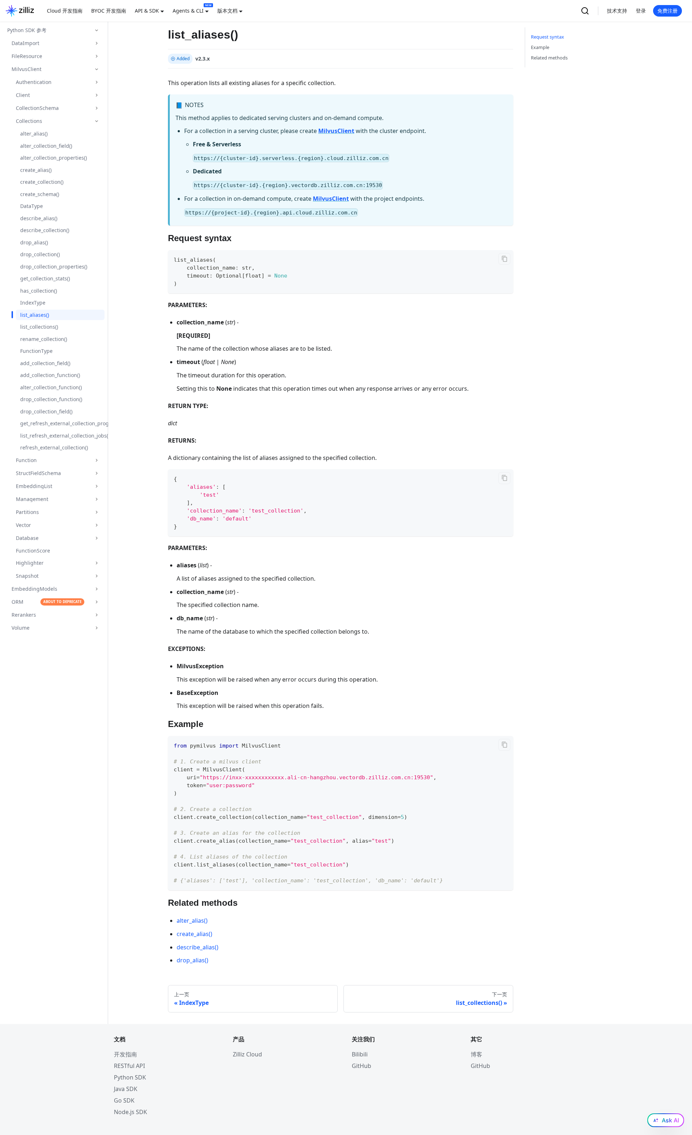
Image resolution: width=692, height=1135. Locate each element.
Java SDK (125, 1089)
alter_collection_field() (46, 145)
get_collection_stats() (45, 278)
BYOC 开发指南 (108, 10)
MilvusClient (336, 131)
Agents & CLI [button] (188, 10)
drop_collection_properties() (53, 266)
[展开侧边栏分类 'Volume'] (97, 628)
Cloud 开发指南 (65, 10)
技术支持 (617, 10)
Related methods (549, 57)
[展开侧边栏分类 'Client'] (97, 95)
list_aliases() (34, 314)
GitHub (361, 1066)
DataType (31, 206)
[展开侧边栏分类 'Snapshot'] (97, 576)
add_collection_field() (45, 363)
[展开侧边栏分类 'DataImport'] (97, 43)
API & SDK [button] (147, 10)
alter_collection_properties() (53, 157)
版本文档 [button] (227, 10)
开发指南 (125, 1054)
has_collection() (38, 290)
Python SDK (130, 1077)
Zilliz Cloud (247, 1054)
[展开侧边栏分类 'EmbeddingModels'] (97, 589)
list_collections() (39, 326)
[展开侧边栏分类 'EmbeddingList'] (97, 486)
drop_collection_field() (46, 411)
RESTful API (129, 1066)
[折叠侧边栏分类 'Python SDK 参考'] (97, 30)
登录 (641, 10)
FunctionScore (33, 550)
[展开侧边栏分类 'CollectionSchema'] (97, 108)
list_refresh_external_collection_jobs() (62, 435)
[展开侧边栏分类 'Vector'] (97, 525)
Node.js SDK (130, 1112)
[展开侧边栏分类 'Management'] (97, 499)
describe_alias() (38, 218)
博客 (476, 1054)
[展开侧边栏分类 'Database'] (97, 538)
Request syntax (547, 37)
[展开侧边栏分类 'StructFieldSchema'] (97, 473)
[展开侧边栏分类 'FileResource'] (97, 56)
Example (540, 47)
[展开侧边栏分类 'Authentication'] (97, 82)
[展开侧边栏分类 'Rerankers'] (97, 615)
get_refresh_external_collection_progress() (62, 423)
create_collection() (41, 181)
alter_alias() (34, 133)
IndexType (32, 302)
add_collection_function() (50, 375)
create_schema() (39, 194)
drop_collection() (40, 254)
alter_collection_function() (51, 387)
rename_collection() (43, 339)
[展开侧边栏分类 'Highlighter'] (97, 563)
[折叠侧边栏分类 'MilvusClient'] (97, 69)
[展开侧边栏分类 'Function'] (97, 460)
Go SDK (124, 1100)
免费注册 (667, 10)
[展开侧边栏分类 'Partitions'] (97, 512)
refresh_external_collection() (54, 447)
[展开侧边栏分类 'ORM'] (97, 602)
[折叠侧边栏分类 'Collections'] (97, 121)
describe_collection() (44, 230)
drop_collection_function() (51, 399)
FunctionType (36, 350)
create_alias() (36, 170)
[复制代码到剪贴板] (504, 259)
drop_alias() (34, 242)
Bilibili (360, 1054)
